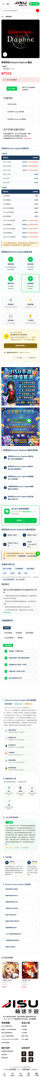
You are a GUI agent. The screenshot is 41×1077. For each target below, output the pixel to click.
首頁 (2, 16)
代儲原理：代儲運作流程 (21, 651)
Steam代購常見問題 (7, 1036)
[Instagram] (31, 1053)
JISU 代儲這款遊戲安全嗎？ (13, 934)
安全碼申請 (22, 556)
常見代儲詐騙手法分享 (21, 678)
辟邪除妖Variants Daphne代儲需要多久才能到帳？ (20, 477)
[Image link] (20, 1007)
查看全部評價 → (20, 346)
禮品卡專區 (24, 1036)
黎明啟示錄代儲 (7, 980)
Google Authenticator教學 (9, 1039)
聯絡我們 (4, 1054)
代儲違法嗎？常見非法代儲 (21, 671)
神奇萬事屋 (26, 1069)
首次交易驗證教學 (6, 1026)
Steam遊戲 (24, 1039)
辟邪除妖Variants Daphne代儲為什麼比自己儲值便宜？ (20, 467)
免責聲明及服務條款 (7, 1051)
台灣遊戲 (24, 1029)
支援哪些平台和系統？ (12, 908)
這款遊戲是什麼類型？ (12, 889)
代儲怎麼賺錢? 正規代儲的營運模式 (21, 658)
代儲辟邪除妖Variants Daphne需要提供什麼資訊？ (20, 487)
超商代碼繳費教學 (9, 579)
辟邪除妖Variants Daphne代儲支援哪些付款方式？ (20, 497)
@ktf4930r (27, 138)
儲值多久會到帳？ (10, 947)
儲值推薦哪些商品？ (11, 927)
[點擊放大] (5, 54)
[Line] (31, 1059)
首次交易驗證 (20, 579)
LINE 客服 (35, 4)
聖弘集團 (13, 1069)
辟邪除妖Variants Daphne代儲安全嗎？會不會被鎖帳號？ (20, 457)
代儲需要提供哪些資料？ (12, 940)
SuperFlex (25, 984)
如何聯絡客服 (5, 1042)
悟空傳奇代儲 (26, 980)
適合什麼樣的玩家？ (11, 915)
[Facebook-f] (23, 1053)
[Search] (37, 10)
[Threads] (23, 1059)
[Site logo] (20, 4)
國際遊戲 (9, 16)
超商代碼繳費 (29, 633)
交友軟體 (24, 1033)
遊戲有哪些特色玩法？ (12, 895)
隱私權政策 (4, 1058)
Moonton (4, 984)
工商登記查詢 (31, 358)
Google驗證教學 (9, 637)
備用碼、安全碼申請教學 (8, 1029)
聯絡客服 (20, 637)
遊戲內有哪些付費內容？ (12, 921)
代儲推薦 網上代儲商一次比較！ (21, 665)
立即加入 (19, 520)
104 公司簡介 (18, 358)
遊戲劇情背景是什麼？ (12, 902)
